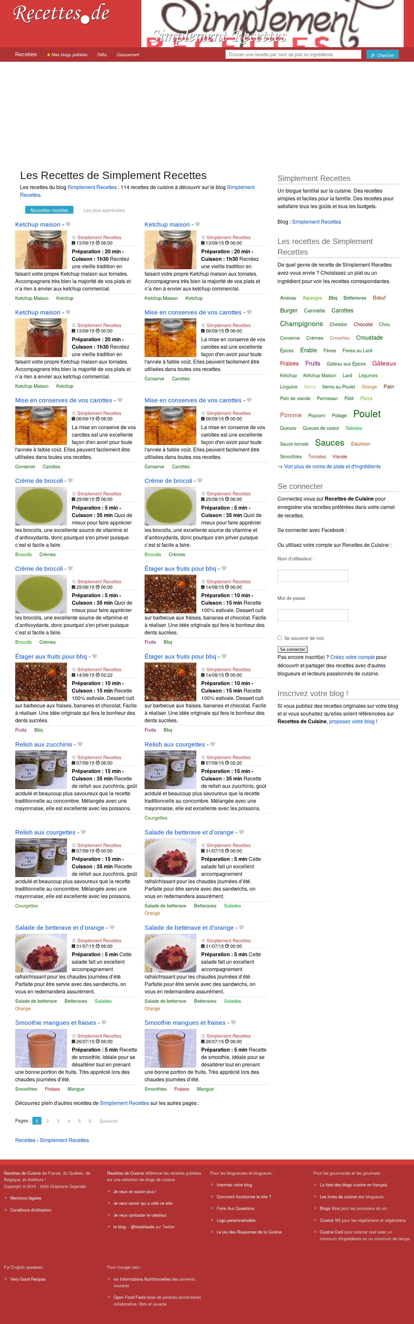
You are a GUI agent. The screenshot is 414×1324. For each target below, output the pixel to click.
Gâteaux (384, 362)
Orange (152, 912)
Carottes (181, 378)
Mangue (76, 1088)
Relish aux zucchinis (43, 744)
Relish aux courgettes (175, 744)
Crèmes (47, 554)
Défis (102, 54)
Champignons (301, 323)
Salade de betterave (165, 905)
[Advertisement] (207, 112)
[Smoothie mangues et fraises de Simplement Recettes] (41, 1047)
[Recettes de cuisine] (61, 13)
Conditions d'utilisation (30, 1210)
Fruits (150, 641)
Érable (308, 349)
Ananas (288, 297)
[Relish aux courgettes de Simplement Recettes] (170, 769)
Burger (289, 310)
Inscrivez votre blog (234, 1184)
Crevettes (340, 337)
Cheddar (338, 324)
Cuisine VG (330, 1220)
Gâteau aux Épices (346, 363)
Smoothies (26, 1088)
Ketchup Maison (32, 297)
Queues (288, 428)
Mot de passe (291, 598)
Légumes (368, 375)
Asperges (312, 297)
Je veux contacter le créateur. (140, 1215)
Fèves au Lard (357, 350)
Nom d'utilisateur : (296, 558)
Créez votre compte (352, 657)
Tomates (317, 456)
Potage (339, 415)
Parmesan (327, 398)
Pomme (291, 414)
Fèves (329, 350)
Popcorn (316, 415)
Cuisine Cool (331, 1232)
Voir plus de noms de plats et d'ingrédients (332, 466)
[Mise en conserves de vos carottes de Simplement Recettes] (170, 337)
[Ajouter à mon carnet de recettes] (68, 224)
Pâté (349, 398)
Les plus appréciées (104, 210)
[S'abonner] (74, 237)
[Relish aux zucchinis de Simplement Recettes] (41, 769)
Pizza (366, 398)
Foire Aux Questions (235, 1208)
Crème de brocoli (39, 480)
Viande (339, 456)
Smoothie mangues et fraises (55, 1022)
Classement (128, 54)
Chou (384, 324)
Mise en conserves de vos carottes (193, 312)
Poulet (367, 413)
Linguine (289, 386)
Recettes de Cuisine (22, 1173)
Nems (310, 386)
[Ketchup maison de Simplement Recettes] (41, 249)
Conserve (154, 378)
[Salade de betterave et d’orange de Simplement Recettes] (170, 857)
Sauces (329, 442)
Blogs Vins (330, 1208)
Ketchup (64, 297)
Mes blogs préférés (69, 54)
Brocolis (23, 554)
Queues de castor (321, 428)
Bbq (168, 641)
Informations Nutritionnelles (145, 1279)
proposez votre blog (352, 721)
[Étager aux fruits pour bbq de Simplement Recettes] (170, 593)
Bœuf (379, 297)
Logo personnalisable (236, 1220)
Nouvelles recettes (49, 210)
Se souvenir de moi (304, 638)
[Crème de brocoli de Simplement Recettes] (41, 505)
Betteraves (205, 905)
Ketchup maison (37, 224)
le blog (120, 1226)
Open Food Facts (130, 1297)
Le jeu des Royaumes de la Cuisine (249, 1232)
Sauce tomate (294, 443)
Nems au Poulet (338, 386)
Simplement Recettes (92, 187)
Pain (389, 386)
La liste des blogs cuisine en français (353, 1184)
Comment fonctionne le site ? (244, 1196)
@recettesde (142, 1226)
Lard (347, 375)
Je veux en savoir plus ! (135, 1191)
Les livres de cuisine (338, 1196)
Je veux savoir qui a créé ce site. (143, 1203)
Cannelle (314, 310)
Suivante (108, 1120)
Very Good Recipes (28, 1279)
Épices (287, 350)
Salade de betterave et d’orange (189, 832)
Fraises (52, 1088)
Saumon (360, 443)
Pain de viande (295, 398)
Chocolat (363, 324)
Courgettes (156, 817)
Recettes (26, 54)
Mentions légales (25, 1198)
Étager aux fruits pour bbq (180, 568)
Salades (232, 905)
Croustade (369, 337)
